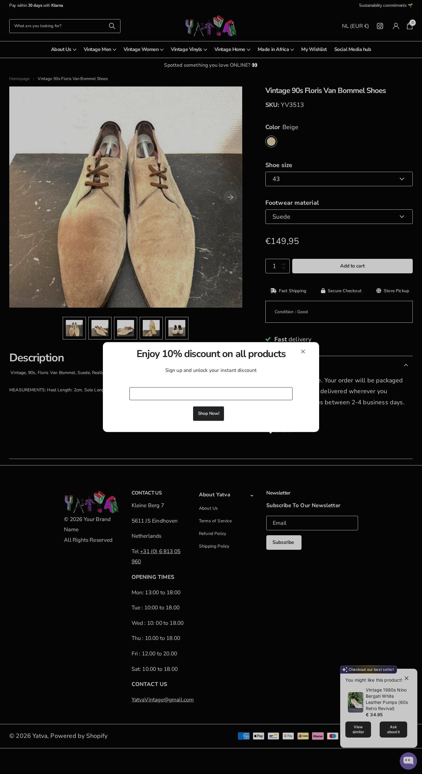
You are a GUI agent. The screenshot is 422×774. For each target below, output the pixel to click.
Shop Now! (208, 413)
